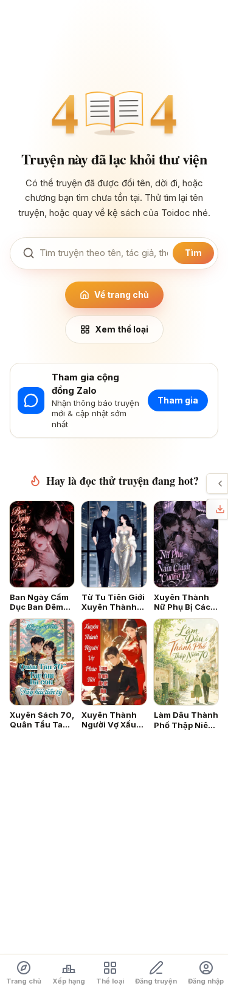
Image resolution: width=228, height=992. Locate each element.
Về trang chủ (121, 294)
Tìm (193, 253)
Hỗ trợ (210, 483)
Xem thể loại (121, 329)
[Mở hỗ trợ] (220, 483)
